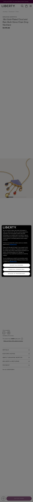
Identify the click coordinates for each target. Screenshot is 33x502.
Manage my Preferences (16, 273)
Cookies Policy (13, 244)
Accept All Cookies (16, 265)
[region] (16, 251)
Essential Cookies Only (16, 269)
